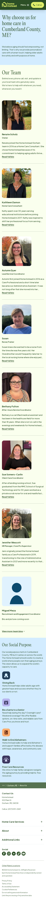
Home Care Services (13, 821)
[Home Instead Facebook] (4, 854)
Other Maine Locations (11, 865)
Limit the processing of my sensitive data (17, 895)
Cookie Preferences (9, 890)
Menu (23, 5)
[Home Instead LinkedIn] (14, 854)
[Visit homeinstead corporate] (9, 5)
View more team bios (12, 631)
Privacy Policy (7, 881)
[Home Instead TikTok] (19, 854)
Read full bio (8, 156)
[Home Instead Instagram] (9, 854)
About (5, 830)
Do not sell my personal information (15, 892)
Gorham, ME (12, 785)
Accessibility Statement (11, 887)
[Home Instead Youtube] (24, 854)
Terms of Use (6, 884)
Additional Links (11, 839)
